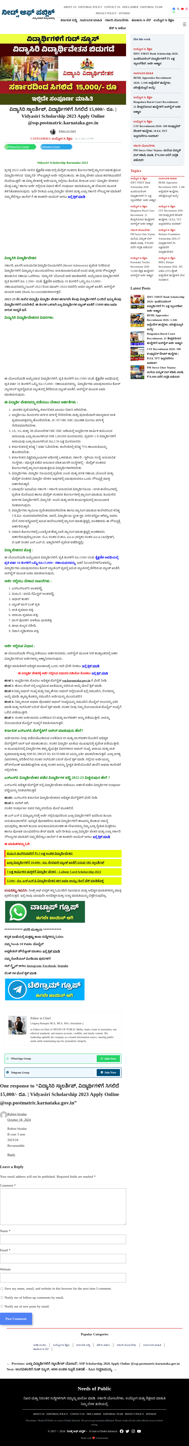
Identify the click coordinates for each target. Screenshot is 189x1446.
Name (5, 1231)
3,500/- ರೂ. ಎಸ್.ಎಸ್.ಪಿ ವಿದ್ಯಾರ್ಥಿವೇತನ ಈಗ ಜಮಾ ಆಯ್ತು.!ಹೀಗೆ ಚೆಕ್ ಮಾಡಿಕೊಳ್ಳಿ (55, 881)
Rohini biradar (17, 1114)
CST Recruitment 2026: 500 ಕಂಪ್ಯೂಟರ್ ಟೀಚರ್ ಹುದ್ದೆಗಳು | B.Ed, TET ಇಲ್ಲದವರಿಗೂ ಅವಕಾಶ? (156, 130)
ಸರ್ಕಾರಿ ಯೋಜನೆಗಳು (144, 145)
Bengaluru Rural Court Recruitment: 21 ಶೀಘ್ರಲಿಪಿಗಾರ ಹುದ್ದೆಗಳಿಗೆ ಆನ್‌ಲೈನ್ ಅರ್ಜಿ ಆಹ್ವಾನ (157, 106)
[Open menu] (184, 24)
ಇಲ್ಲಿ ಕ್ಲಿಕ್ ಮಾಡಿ (100, 673)
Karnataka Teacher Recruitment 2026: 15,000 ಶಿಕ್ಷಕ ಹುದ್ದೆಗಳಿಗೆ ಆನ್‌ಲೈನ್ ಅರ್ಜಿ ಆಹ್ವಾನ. (142, 269)
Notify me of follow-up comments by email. (34, 1297)
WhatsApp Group (18, 146)
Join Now (110, 1058)
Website (5, 1269)
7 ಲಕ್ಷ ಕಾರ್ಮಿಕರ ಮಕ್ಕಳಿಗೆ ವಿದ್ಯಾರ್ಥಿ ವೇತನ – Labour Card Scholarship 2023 (54, 872)
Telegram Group (50, 146)
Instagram (34, 966)
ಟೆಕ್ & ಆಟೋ (103, 1345)
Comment (8, 1185)
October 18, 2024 (19, 1120)
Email (5, 1250)
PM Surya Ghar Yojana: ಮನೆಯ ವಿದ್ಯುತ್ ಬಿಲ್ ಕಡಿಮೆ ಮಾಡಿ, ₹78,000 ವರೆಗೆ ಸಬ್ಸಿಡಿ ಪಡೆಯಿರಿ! (157, 155)
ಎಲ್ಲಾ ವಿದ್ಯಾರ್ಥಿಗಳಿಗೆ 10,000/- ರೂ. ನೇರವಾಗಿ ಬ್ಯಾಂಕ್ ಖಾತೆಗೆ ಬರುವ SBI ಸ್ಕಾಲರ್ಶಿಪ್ (55, 862)
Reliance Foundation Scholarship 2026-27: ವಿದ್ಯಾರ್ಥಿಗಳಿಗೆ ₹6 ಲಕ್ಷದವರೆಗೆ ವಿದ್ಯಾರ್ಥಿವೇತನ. (170, 243)
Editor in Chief (67, 131)
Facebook (49, 966)
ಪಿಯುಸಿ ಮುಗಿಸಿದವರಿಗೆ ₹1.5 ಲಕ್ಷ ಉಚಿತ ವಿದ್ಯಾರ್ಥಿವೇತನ (40, 853)
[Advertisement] (63, 227)
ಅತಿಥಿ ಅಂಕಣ (39, 1345)
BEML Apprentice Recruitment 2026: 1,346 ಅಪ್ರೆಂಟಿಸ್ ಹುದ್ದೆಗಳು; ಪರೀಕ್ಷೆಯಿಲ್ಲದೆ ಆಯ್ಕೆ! (152, 82)
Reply (11, 1154)
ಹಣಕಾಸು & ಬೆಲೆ (41, 1349)
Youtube (62, 966)
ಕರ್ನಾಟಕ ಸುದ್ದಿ (83, 1345)
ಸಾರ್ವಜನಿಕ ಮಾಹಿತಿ (143, 73)
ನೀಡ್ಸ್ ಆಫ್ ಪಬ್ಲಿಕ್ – (77, 1431)
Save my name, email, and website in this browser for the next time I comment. (58, 1288)
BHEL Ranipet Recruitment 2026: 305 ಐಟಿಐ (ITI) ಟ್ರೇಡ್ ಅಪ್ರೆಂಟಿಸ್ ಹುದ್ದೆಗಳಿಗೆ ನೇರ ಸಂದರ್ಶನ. (172, 271)
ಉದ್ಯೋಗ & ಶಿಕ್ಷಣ (62, 138)
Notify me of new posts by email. (27, 1306)
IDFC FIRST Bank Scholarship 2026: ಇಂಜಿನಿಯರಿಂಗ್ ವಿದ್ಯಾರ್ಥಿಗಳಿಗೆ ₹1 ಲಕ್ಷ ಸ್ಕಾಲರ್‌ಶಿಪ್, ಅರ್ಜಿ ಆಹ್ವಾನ (155, 58)
